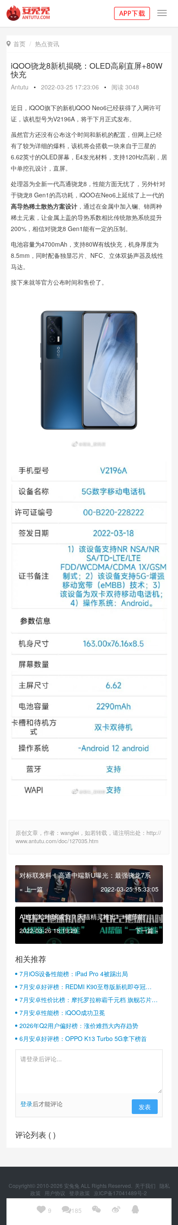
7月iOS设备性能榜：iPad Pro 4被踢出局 (73, 973)
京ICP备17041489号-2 (120, 1192)
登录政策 (80, 1192)
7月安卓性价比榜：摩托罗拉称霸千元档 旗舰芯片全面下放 (88, 999)
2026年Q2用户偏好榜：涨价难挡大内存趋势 (78, 1025)
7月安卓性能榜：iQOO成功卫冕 (62, 1012)
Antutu (20, 87)
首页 (15, 43)
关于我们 (146, 1185)
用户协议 (55, 1192)
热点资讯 (47, 43)
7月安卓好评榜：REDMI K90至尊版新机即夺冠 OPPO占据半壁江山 (82, 986)
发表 (145, 1106)
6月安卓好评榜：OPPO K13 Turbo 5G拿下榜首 (83, 1038)
